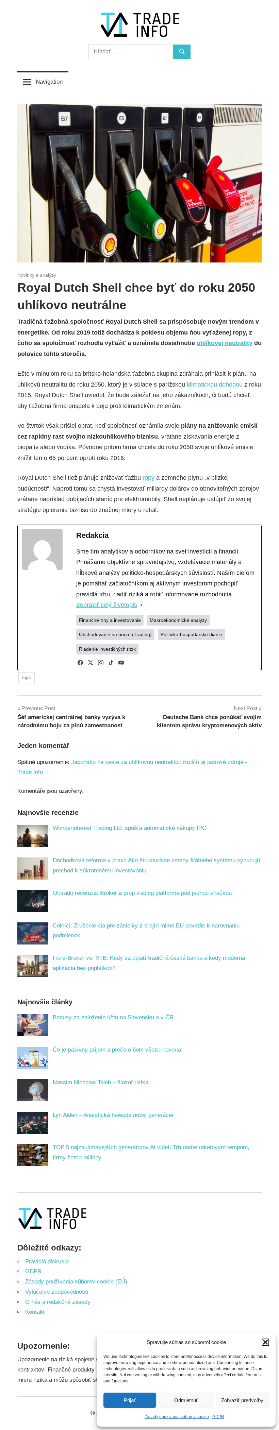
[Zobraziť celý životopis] (141, 605)
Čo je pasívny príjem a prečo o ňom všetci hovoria (117, 1049)
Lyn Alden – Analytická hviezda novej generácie (113, 1115)
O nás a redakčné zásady (58, 1302)
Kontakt (35, 1312)
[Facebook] (80, 663)
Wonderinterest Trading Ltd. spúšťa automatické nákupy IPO (130, 828)
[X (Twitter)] (90, 663)
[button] (265, 1342)
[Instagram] (101, 663)
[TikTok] (111, 663)
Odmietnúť (186, 1400)
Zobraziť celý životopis (106, 604)
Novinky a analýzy (36, 275)
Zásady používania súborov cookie (177, 1416)
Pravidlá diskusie (47, 1261)
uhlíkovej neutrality (224, 343)
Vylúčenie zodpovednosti (56, 1292)
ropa (26, 677)
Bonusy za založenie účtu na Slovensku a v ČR (113, 1017)
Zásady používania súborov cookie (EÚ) (76, 1281)
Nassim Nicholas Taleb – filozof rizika (100, 1082)
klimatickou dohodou (215, 384)
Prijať (130, 1400)
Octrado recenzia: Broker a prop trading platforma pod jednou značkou (142, 893)
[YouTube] (121, 663)
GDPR (218, 1416)
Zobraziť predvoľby (242, 1400)
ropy (148, 477)
